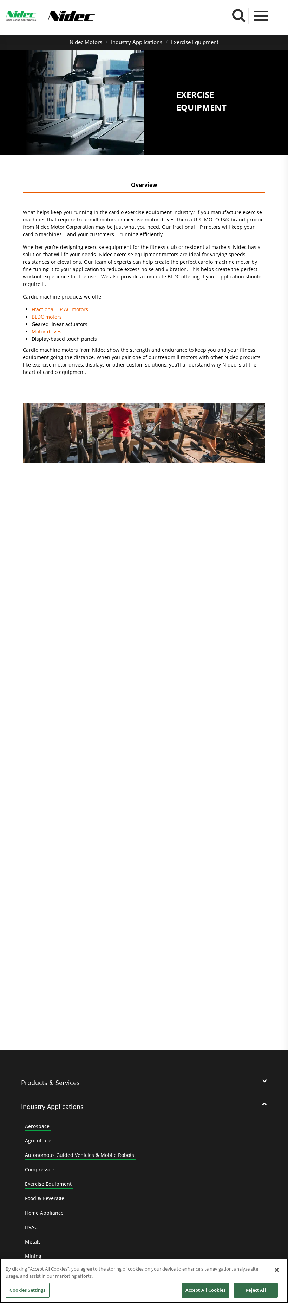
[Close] (276, 1270)
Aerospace (37, 1126)
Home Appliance (44, 1212)
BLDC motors (47, 316)
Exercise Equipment (194, 41)
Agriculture (38, 1140)
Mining (33, 1256)
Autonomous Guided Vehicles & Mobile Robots (79, 1155)
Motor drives (46, 331)
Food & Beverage (44, 1198)
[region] (144, 1281)
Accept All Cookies (205, 1290)
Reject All (256, 1290)
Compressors (40, 1169)
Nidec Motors (86, 41)
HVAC (31, 1227)
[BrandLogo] (21, 17)
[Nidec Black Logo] (94, 16)
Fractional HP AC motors (60, 309)
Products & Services (50, 1082)
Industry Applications (136, 41)
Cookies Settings (27, 1290)
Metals (33, 1241)
